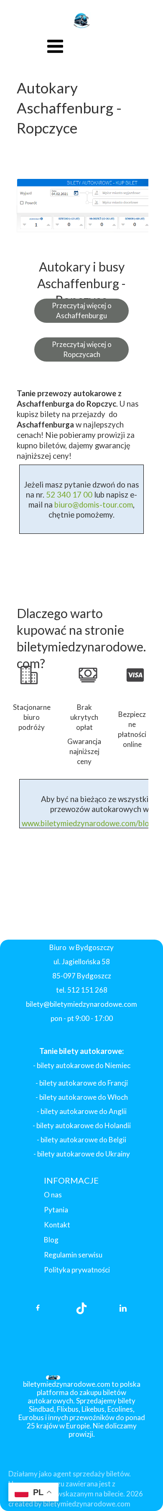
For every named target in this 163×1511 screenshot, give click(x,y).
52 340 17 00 (68, 494)
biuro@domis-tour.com (93, 504)
